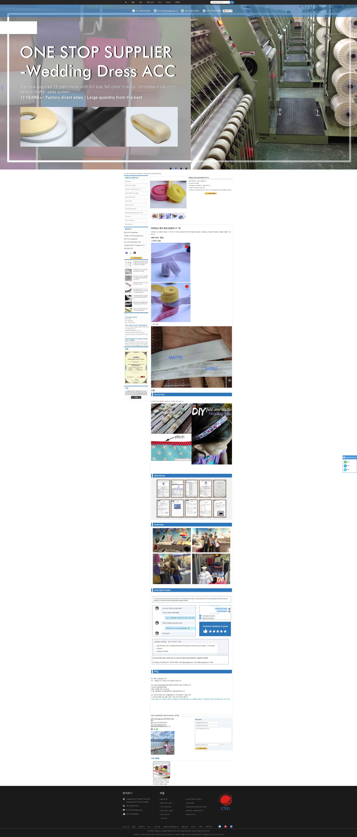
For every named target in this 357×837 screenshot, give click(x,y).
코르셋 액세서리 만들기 (132, 193)
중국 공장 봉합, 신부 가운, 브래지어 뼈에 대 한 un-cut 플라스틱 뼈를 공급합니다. (140, 291)
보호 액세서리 (129, 224)
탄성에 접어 (140, 173)
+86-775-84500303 (214, 11)
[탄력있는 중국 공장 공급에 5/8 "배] (168, 194)
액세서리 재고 (129, 205)
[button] (171, 169)
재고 (140, 2)
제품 (132, 2)
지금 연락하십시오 (136, 258)
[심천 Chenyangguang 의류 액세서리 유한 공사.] (225, 801)
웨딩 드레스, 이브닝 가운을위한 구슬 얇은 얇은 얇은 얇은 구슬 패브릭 (140, 278)
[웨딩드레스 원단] (178, 87)
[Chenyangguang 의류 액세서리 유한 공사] (231, 826)
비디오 (168, 2)
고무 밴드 (176, 715)
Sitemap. (206, 834)
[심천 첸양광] (219, 826)
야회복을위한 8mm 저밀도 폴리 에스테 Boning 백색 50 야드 (140, 297)
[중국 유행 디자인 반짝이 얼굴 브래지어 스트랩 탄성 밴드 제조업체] (128, 311)
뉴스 (159, 2)
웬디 (348, 469)
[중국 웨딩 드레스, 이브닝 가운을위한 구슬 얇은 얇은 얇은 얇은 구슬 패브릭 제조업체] (128, 278)
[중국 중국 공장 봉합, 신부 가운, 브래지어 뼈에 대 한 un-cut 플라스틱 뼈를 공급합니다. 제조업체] (128, 291)
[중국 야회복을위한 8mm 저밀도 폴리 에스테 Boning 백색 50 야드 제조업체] (128, 297)
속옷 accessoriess (169, 715)
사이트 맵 (157, 827)
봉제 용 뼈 (128, 181)
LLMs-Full (208, 826)
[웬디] (126, 252)
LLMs (200, 826)
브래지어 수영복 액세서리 (132, 189)
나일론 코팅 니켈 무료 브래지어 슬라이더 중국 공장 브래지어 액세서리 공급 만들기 (140, 263)
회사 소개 (150, 2)
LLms (211, 834)
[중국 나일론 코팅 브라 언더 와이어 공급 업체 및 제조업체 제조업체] (128, 271)
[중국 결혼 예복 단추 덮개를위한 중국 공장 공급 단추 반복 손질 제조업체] (128, 304)
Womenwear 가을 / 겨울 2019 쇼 (133, 346)
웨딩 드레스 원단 (130, 197)
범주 (127, 173)
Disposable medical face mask (134, 212)
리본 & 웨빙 (133, 173)
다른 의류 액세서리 (130, 209)
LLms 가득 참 (219, 834)
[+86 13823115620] (157, 729)
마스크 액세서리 (130, 220)
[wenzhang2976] (225, 826)
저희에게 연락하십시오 (170, 827)
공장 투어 (141, 827)
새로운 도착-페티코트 (130, 328)
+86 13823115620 (142, 11)
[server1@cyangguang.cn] (154, 729)
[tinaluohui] (152, 729)
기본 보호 (128, 216)
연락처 (177, 2)
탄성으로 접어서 (159, 715)
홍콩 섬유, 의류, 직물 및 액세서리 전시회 (135, 336)
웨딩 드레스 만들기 (130, 185)
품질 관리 (185, 827)
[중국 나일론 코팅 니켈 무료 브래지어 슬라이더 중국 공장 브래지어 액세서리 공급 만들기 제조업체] (128, 264)
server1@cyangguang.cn (167, 11)
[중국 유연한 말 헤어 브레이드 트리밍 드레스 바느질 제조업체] (128, 284)
